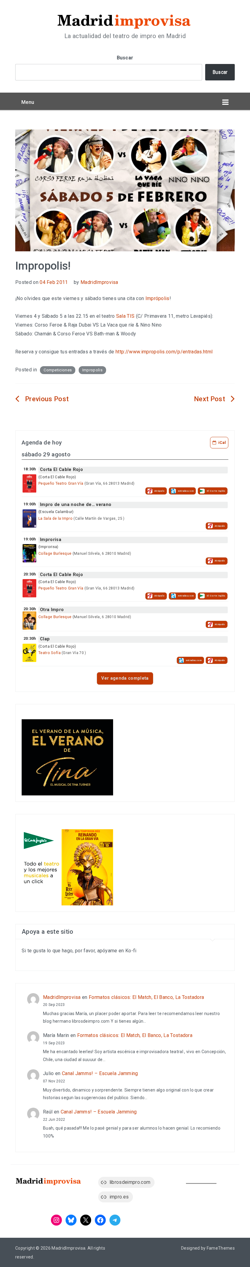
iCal (222, 442)
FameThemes (221, 1248)
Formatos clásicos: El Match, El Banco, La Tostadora (146, 997)
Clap (45, 639)
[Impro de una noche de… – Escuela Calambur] (29, 518)
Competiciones (58, 370)
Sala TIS (125, 316)
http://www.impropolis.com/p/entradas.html (164, 352)
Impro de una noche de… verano (75, 504)
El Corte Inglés (216, 491)
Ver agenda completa (124, 678)
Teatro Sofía (49, 653)
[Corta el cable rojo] (29, 483)
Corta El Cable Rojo (61, 469)
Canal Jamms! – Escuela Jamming (100, 1073)
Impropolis (92, 370)
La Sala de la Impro (55, 518)
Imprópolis (157, 298)
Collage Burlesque (54, 553)
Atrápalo (159, 491)
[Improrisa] (29, 553)
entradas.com (186, 491)
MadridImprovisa (99, 282)
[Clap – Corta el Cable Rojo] (29, 653)
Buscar (125, 58)
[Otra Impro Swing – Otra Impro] (29, 620)
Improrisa (50, 539)
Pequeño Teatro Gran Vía (60, 483)
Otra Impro (52, 609)
